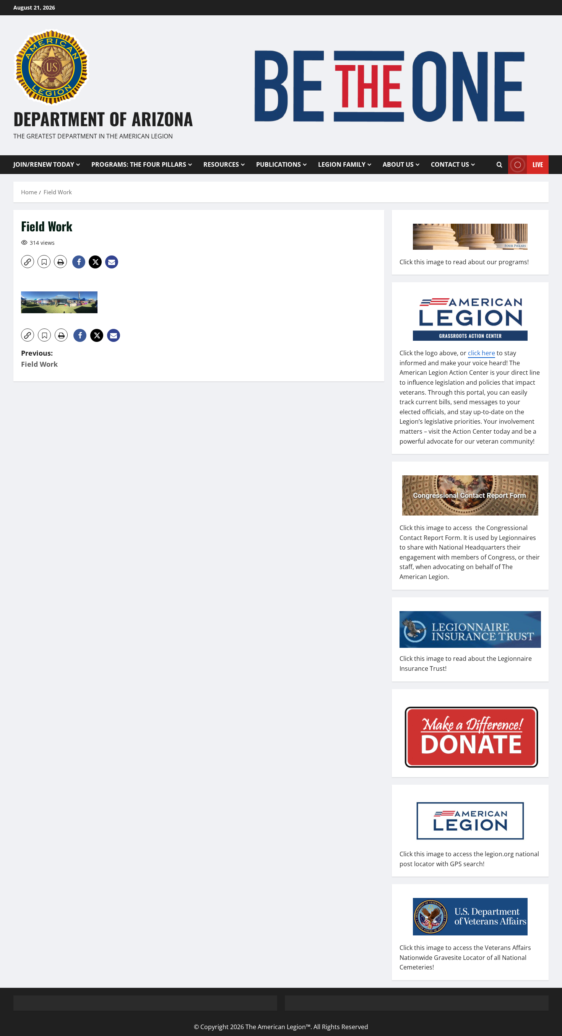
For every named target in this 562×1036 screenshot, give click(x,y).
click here (481, 353)
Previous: (39, 358)
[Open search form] (499, 164)
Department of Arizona (103, 118)
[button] (27, 261)
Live (538, 164)
